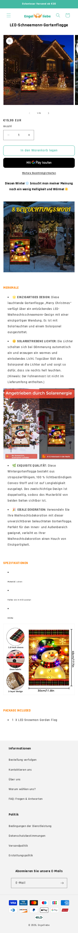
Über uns (15, 779)
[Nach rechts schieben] (48, 113)
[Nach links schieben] (29, 113)
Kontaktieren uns (20, 770)
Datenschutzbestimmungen (27, 836)
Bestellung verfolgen (23, 760)
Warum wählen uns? (22, 789)
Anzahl (7, 126)
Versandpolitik (18, 846)
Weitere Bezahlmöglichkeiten (39, 173)
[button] (8, 15)
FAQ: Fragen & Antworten (26, 799)
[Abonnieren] (62, 883)
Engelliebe (44, 925)
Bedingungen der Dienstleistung (30, 826)
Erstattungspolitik (21, 855)
